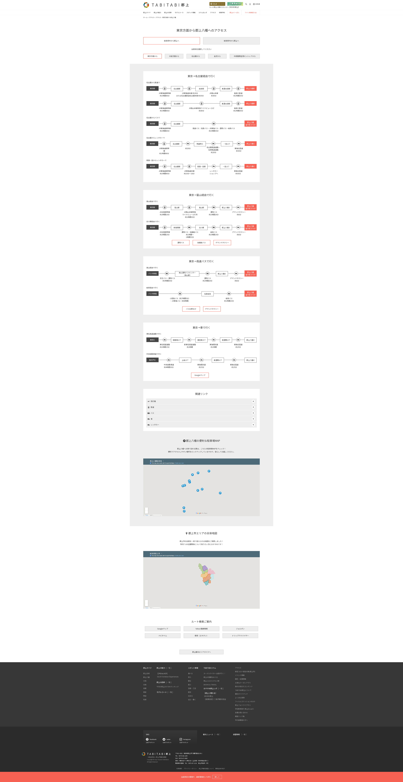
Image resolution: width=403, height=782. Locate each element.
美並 (144, 692)
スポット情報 (191, 12)
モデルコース (179, 12)
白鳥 (144, 685)
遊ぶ (189, 685)
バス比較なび (191, 309)
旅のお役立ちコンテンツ (243, 686)
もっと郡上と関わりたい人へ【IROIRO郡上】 (224, 7)
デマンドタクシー (222, 242)
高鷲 (144, 688)
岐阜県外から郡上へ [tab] (171, 40)
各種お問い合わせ (241, 712)
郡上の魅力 (157, 12)
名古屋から (196, 56)
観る (189, 681)
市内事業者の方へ (241, 720)
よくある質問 (240, 698)
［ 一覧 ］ (217, 734)
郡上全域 (146, 673)
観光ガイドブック (241, 694)
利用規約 (179, 769)
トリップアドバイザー (240, 635)
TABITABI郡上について (243, 690)
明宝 (144, 696)
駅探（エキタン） (201, 635)
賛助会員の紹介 (220, 769)
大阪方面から (174, 56)
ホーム (145, 17)
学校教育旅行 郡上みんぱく (244, 709)
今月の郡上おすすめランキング (168, 686)
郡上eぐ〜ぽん (234, 12)
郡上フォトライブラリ (243, 705)
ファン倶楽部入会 (250, 12)
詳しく (217, 777)
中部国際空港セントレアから (245, 56)
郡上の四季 (168, 12)
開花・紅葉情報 (240, 679)
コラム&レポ (203, 12)
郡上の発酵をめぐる (211, 677)
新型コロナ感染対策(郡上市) (245, 671)
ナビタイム (162, 635)
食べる (190, 673)
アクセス (213, 12)
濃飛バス (180, 242)
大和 (144, 681)
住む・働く (192, 699)
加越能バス (201, 242)
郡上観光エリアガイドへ (201, 652)
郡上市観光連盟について (206, 769)
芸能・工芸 (192, 688)
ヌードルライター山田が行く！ (215, 673)
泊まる (190, 696)
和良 (144, 699)
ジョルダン (240, 628)
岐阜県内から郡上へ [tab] (231, 40)
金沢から (217, 56)
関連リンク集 (240, 716)
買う (189, 677)
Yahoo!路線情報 (202, 628)
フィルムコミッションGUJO (245, 701)
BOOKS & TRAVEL (210, 685)
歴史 (189, 692)
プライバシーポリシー (190, 769)
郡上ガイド (147, 12)
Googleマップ (200, 375)
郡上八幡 (146, 677)
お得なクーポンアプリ (243, 683)
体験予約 (222, 12)
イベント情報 (240, 675)
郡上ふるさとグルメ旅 (211, 681)
